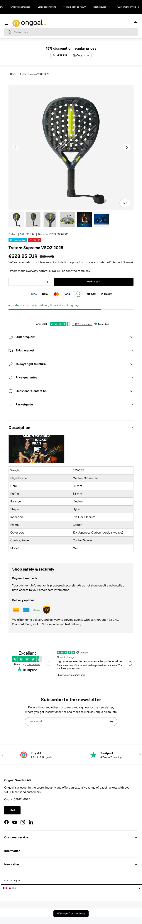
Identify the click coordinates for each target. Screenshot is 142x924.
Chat (12, 810)
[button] (135, 23)
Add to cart (94, 281)
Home (13, 74)
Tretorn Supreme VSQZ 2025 (34, 74)
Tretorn (13, 234)
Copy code (82, 55)
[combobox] (71, 32)
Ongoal (16, 880)
